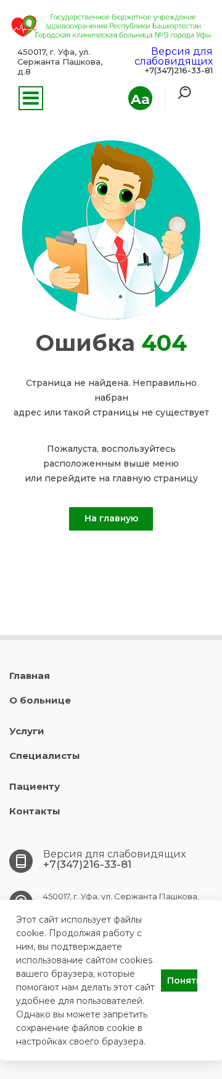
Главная (29, 675)
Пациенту (34, 786)
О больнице (40, 700)
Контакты (34, 811)
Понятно (182, 980)
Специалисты (44, 755)
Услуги (26, 731)
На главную (111, 518)
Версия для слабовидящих (173, 56)
